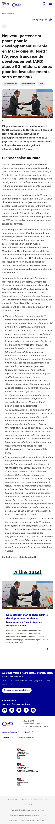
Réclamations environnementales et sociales (24, 815)
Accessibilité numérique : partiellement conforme (27, 810)
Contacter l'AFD (13, 800)
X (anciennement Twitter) (11, 710)
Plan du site (13, 820)
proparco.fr (6, 738)
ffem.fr (27, 732)
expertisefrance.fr (9, 732)
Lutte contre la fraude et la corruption (33, 820)
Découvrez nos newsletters (17, 690)
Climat (41, 84)
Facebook (4, 710)
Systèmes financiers (28, 84)
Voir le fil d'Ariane (8, 13)
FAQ (44, 815)
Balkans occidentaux (10, 84)
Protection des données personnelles (34, 800)
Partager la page (50, 19)
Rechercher (44, 3)
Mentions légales (27, 805)
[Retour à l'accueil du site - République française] (19, 4)
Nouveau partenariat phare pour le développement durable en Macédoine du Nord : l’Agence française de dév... (27, 620)
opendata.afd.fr (25, 738)
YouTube (18, 710)
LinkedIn (26, 710)
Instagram (33, 710)
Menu (50, 3)
